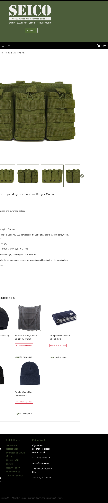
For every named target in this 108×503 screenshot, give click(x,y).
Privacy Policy (13, 471)
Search (9, 464)
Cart (103, 45)
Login (17, 357)
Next (82, 176)
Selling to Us (12, 460)
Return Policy (13, 467)
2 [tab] (30, 190)
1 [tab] (25, 190)
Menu (8, 45)
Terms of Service (14, 475)
